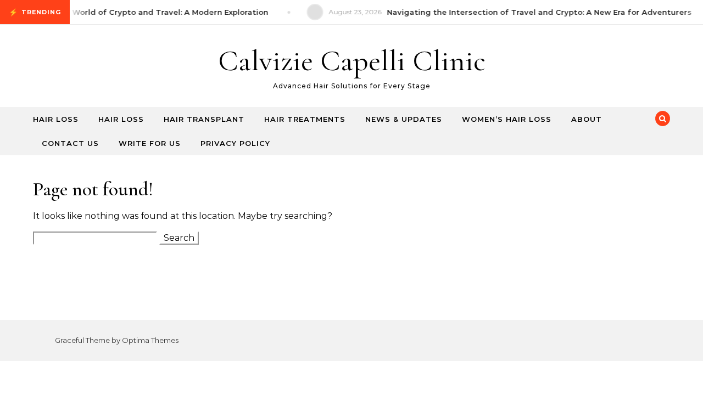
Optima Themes (150, 340)
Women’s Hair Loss (506, 119)
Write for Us (150, 143)
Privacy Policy (235, 143)
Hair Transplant (204, 119)
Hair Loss (56, 119)
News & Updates (403, 119)
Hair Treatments (304, 119)
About (586, 119)
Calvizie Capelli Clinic (352, 60)
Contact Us (70, 143)
